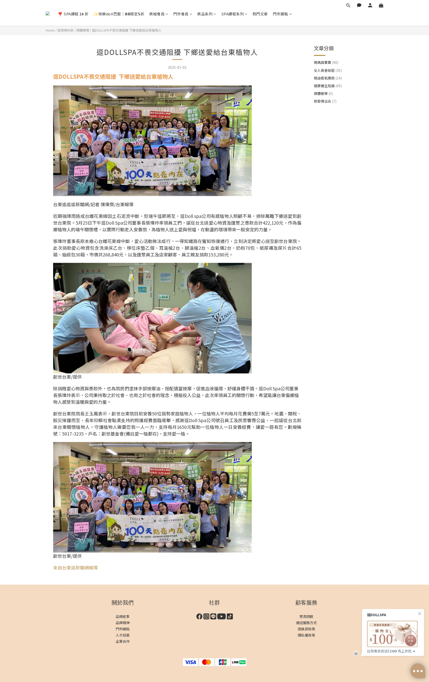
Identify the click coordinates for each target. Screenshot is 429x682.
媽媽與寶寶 (326, 62)
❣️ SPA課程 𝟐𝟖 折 (73, 13)
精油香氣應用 (328, 78)
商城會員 (157, 13)
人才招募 (123, 635)
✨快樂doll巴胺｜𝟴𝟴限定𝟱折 (118, 13)
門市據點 (280, 13)
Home (50, 30)
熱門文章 (260, 13)
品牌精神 (123, 622)
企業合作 (123, 641)
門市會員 (181, 13)
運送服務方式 (306, 622)
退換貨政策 (306, 628)
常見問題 (306, 616)
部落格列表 (65, 30)
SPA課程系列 (232, 13)
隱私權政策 (306, 635)
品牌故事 (123, 616)
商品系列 (205, 13)
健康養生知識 (328, 85)
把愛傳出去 (325, 101)
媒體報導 (82, 30)
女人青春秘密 (328, 70)
